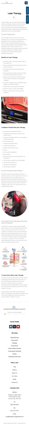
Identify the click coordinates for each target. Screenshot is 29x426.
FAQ (14, 366)
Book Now (27, 10)
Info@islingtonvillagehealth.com (14, 416)
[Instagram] (14, 326)
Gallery (14, 370)
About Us (14, 373)
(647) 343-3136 (14, 404)
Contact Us (27, 19)
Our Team (14, 376)
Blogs (14, 379)
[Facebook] (10, 326)
